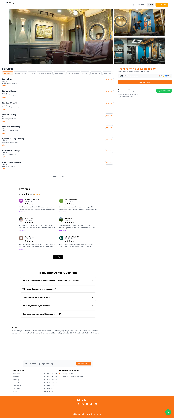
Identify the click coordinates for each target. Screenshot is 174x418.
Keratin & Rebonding (110, 73)
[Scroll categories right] (112, 73)
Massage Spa (96, 73)
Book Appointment (145, 82)
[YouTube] (87, 404)
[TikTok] (91, 404)
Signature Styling (20, 73)
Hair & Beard (8, 73)
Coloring (32, 73)
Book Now (109, 79)
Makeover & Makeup (45, 73)
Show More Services (58, 176)
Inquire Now (165, 91)
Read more (22, 212)
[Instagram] (83, 404)
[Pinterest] (96, 404)
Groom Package (59, 73)
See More (58, 257)
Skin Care (85, 73)
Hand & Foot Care (73, 73)
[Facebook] (78, 404)
